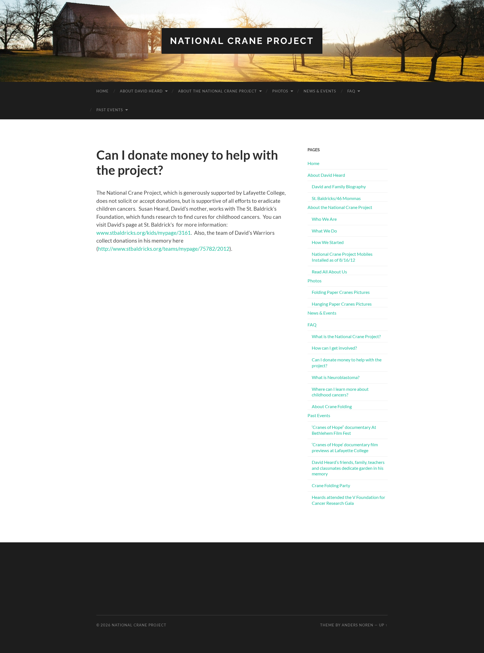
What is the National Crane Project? (346, 336)
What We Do (324, 230)
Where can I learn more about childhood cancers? (340, 392)
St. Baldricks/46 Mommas (336, 198)
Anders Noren (357, 625)
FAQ (351, 91)
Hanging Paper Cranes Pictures (342, 303)
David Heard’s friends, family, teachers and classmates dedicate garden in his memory (348, 468)
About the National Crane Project (217, 91)
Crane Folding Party (331, 485)
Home (102, 91)
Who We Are (324, 219)
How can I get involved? (334, 347)
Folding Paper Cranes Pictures (341, 292)
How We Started (328, 242)
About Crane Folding (332, 406)
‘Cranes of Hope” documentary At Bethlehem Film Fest (344, 430)
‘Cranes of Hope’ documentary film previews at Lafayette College (345, 447)
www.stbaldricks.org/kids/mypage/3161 (143, 232)
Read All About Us (329, 271)
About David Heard (141, 91)
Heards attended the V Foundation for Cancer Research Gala (348, 500)
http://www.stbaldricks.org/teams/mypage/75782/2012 (163, 248)
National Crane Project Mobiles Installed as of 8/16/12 (342, 256)
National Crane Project (242, 41)
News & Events (320, 91)
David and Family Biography (339, 186)
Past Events (109, 110)
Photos (280, 91)
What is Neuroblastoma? (335, 377)
